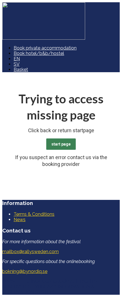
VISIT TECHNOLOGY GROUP (38, 281)
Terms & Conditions (34, 214)
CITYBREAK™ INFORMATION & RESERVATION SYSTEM (48, 289)
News (20, 219)
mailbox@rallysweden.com (30, 251)
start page (61, 144)
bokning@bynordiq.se (24, 271)
